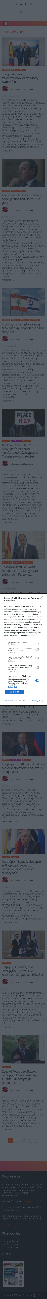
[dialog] (23, 649)
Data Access (23, 701)
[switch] (37, 649)
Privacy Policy (37, 701)
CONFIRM (14, 692)
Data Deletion (9, 701)
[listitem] (23, 643)
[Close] (42, 598)
